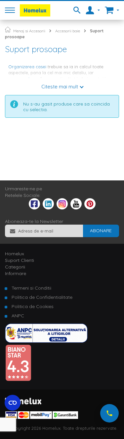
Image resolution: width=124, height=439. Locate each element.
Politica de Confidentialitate (42, 297)
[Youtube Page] (76, 208)
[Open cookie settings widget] (13, 403)
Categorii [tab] (15, 267)
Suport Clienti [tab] (19, 260)
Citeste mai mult (59, 86)
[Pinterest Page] (90, 208)
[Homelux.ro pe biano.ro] (18, 380)
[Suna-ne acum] (109, 413)
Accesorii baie (67, 30)
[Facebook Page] (34, 205)
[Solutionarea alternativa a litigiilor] (46, 341)
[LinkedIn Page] (48, 208)
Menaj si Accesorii (29, 30)
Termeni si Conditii (31, 288)
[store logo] (35, 10)
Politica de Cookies (33, 306)
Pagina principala (8, 29)
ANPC (18, 316)
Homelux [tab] (14, 254)
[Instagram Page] (62, 208)
